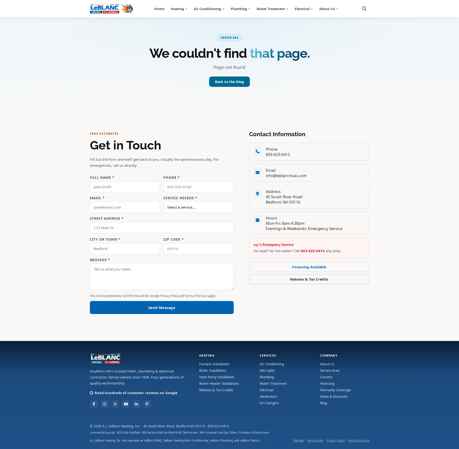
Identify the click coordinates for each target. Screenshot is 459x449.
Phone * (171, 177)
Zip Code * (173, 239)
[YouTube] (126, 404)
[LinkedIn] (136, 404)
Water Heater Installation (219, 383)
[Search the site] (364, 9)
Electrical (302, 8)
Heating (177, 8)
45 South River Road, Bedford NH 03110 (174, 426)
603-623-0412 (278, 154)
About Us (327, 8)
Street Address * (107, 218)
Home (159, 8)
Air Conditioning (207, 8)
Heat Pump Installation (216, 377)
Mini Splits (267, 370)
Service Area (329, 370)
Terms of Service (196, 296)
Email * (97, 198)
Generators (268, 396)
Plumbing (239, 8)
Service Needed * (180, 198)
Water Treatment (271, 8)
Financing (327, 383)
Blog (323, 403)
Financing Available (309, 267)
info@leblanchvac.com (286, 175)
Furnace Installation (214, 364)
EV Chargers (269, 403)
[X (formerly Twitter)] (115, 404)
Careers (326, 377)
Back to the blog (229, 81)
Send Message (161, 307)
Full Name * (102, 177)
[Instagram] (104, 404)
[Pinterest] (147, 404)
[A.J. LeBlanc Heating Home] (111, 8)
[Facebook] (94, 404)
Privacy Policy (169, 296)
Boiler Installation (212, 370)
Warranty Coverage (335, 390)
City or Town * (105, 239)
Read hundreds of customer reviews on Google (136, 392)
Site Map (298, 440)
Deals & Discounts (333, 396)
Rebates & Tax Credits (309, 279)
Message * (100, 259)
